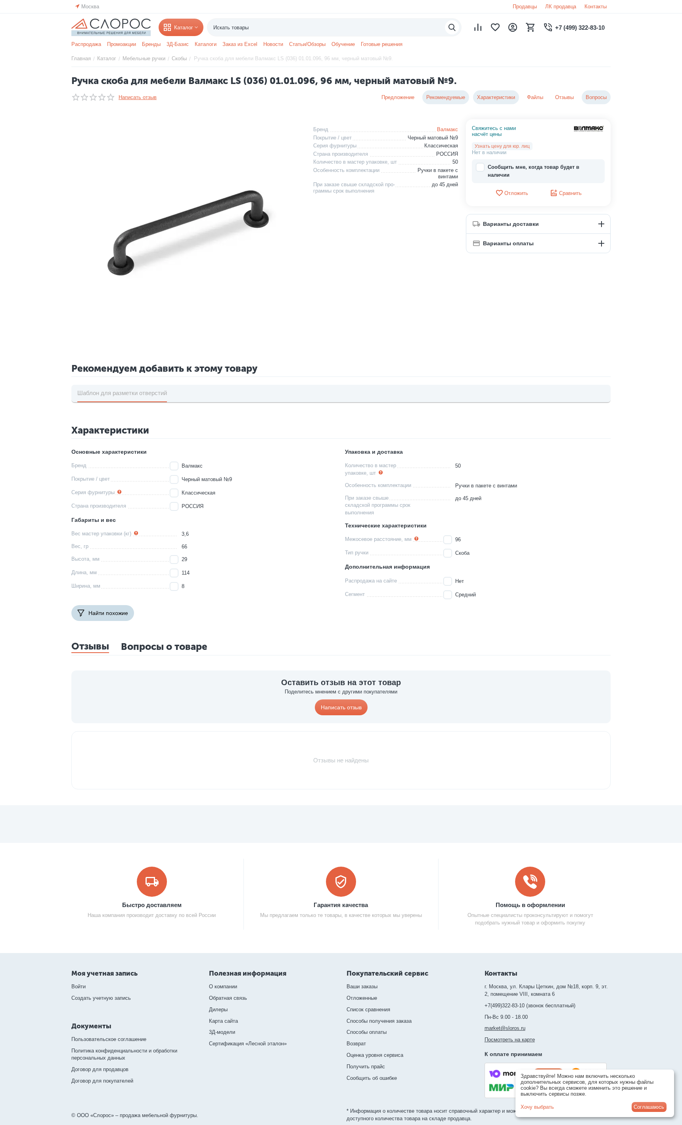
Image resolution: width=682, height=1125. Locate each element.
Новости (273, 44)
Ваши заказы (362, 986)
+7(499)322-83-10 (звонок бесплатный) (530, 1005)
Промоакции (121, 44)
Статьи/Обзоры (307, 44)
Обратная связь (228, 998)
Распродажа (86, 44)
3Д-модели (222, 1032)
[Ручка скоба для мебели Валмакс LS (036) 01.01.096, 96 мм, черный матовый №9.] (186, 232)
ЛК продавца (560, 7)
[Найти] (452, 27)
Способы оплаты (367, 1032)
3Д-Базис (178, 44)
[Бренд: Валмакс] (589, 128)
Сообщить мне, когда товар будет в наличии (533, 171)
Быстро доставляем (152, 905)
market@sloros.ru (505, 1028)
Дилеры (218, 1009)
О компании (223, 986)
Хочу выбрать (537, 1107)
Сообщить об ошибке (372, 1078)
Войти (78, 986)
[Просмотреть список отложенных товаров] (495, 27)
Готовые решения (381, 44)
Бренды (151, 44)
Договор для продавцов (99, 1069)
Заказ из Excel (239, 44)
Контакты (595, 7)
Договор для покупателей (102, 1081)
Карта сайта (223, 1021)
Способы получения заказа (379, 1021)
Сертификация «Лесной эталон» (248, 1044)
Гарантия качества (341, 905)
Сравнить (570, 193)
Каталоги (205, 44)
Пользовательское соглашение (108, 1039)
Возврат (356, 1044)
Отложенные (362, 998)
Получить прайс (366, 1067)
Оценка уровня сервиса (375, 1055)
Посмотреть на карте (510, 1040)
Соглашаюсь (649, 1107)
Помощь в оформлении (530, 905)
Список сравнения (368, 1009)
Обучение (343, 44)
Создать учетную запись (101, 998)
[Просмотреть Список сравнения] (478, 27)
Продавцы (525, 7)
